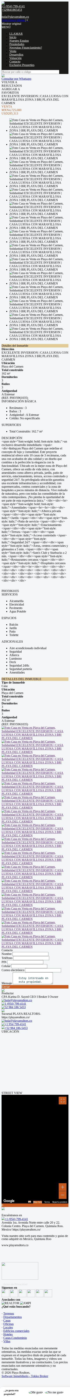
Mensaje (7, 983)
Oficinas (8, 1324)
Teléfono (7, 958)
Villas (6, 1341)
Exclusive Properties (21, 65)
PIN (4, 962)
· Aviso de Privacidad (14, 1284)
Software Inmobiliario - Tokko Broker (25, 1376)
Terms (47, 1202)
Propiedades (16, 44)
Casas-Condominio (15, 1337)
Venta (12, 51)
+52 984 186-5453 (16, 1028)
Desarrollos (16, 54)
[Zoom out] (62, 1195)
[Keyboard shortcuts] (29, 1202)
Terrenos (8, 1313)
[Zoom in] (62, 1187)
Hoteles (8, 1334)
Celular (6, 966)
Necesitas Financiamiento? (25, 47)
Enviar (6, 986)
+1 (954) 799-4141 (16, 1219)
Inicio (12, 37)
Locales (8, 1327)
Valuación (15, 58)
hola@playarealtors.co (15, 16)
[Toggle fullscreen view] (62, 1100)
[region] (35, 1149)
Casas (6, 1320)
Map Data (37, 1202)
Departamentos (12, 1317)
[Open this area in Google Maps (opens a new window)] (9, 1201)
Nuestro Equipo (19, 40)
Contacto (14, 61)
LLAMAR (16, 33)
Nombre (7, 953)
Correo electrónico (13, 970)
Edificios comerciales (16, 1331)
